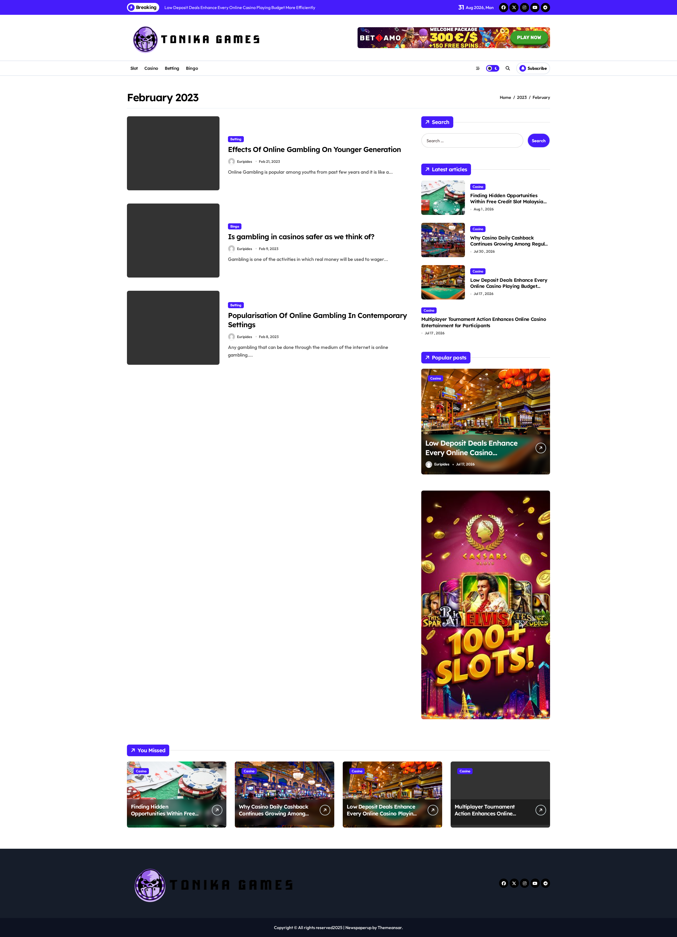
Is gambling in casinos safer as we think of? (301, 236)
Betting (172, 68)
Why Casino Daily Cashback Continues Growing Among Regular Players (510, 244)
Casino (151, 68)
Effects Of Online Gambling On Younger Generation (314, 149)
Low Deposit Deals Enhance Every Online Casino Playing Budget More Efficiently (508, 286)
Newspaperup (358, 927)
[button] (544, 421)
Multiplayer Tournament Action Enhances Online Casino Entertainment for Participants (483, 322)
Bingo (192, 68)
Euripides (244, 161)
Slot (134, 68)
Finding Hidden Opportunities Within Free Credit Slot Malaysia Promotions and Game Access (506, 201)
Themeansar (390, 927)
